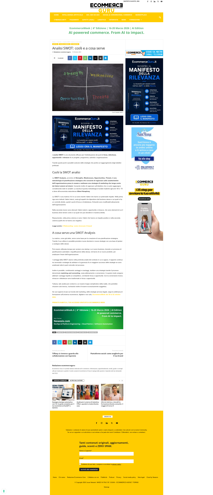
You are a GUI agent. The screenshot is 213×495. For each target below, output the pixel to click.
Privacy (118, 477)
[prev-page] (119, 380)
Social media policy (129, 477)
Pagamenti (74, 20)
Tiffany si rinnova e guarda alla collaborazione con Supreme (65, 354)
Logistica (102, 20)
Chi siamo (62, 477)
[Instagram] (151, 1)
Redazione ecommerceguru (62, 52)
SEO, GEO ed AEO (93, 15)
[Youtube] (161, 1)
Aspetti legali (88, 20)
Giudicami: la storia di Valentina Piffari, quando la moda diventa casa (88, 404)
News (123, 20)
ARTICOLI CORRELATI (60, 380)
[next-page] (122, 380)
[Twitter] (158, 1)
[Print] (100, 58)
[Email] (95, 58)
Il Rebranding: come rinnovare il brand (77, 226)
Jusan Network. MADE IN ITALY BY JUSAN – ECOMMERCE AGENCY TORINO (112, 482)
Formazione (134, 20)
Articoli (59, 42)
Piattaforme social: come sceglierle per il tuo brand (107, 354)
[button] (159, 17)
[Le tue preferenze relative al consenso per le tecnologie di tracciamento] (4, 491)
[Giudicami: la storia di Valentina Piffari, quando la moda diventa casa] (88, 392)
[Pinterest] (80, 58)
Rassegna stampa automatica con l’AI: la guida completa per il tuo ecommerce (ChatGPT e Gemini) (63, 405)
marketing (61, 332)
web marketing (93, 332)
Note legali (141, 477)
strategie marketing (71, 332)
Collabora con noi (93, 477)
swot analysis (83, 332)
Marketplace (141, 15)
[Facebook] (147, 1)
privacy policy (116, 464)
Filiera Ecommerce (65, 44)
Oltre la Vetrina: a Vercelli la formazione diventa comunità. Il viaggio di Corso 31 (112, 404)
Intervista (113, 20)
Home (56, 15)
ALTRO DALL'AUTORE (76, 380)
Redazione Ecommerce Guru (76, 477)
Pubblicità (104, 477)
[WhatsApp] (85, 58)
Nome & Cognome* (85, 451)
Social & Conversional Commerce (117, 15)
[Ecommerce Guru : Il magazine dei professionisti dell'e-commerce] (106, 7)
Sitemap (106, 487)
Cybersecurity (60, 20)
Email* (81, 458)
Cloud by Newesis (152, 477)
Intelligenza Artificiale (72, 15)
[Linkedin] (154, 1)
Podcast (111, 477)
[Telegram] (105, 58)
